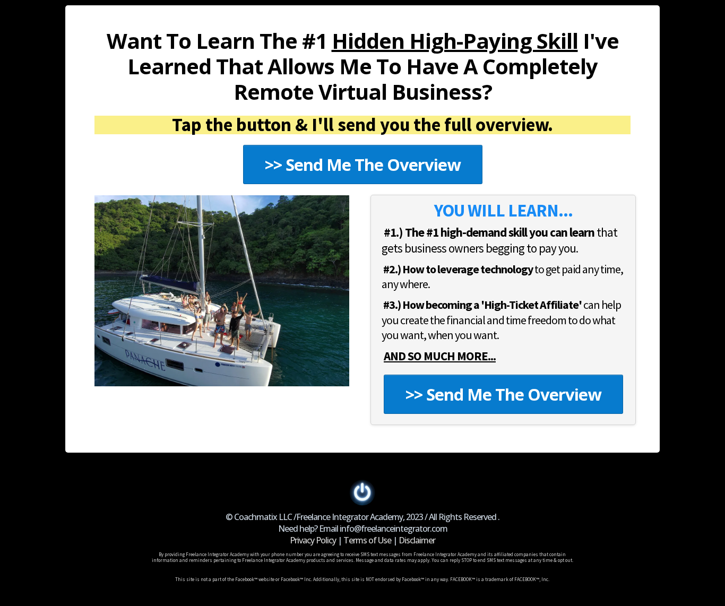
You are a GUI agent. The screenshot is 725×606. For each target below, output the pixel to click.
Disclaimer (417, 540)
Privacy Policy (313, 540)
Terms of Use (367, 540)
